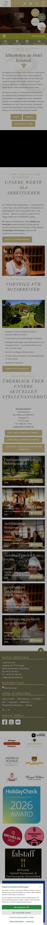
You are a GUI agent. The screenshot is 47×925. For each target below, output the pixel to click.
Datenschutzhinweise (17, 921)
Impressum (30, 921)
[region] (21, 896)
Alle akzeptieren (20, 907)
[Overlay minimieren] (40, 887)
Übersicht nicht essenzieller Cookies (22, 917)
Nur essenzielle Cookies (22, 913)
